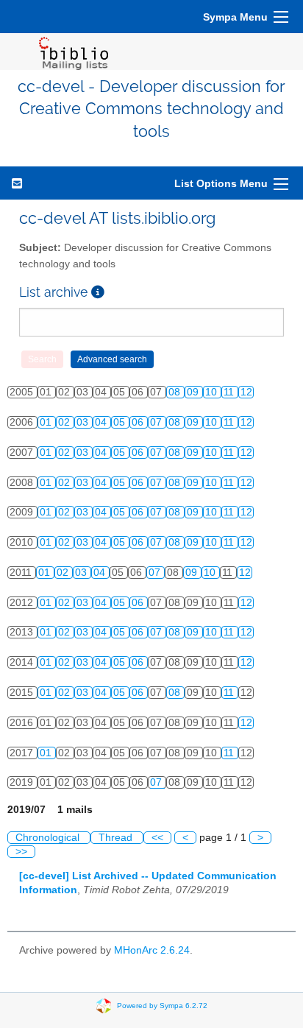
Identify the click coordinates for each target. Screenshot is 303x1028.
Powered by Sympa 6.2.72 (162, 1005)
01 (47, 422)
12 (246, 392)
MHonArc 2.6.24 (152, 950)
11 (230, 392)
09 (194, 392)
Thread (117, 837)
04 (102, 422)
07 (157, 422)
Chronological (48, 837)
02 (65, 422)
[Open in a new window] (97, 292)
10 (212, 392)
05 (120, 422)
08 (175, 392)
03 (83, 422)
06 (139, 422)
